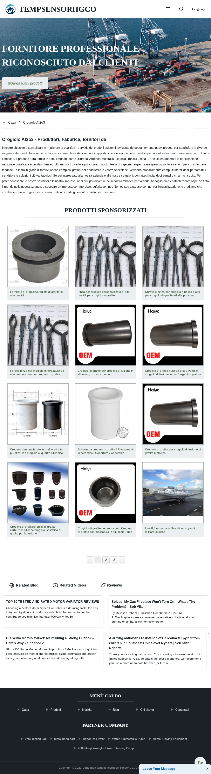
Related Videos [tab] (73, 585)
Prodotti (55, 709)
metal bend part (64, 738)
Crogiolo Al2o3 (34, 122)
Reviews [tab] (114, 585)
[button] (168, 9)
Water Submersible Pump (128, 738)
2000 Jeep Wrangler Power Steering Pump (106, 748)
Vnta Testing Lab (36, 738)
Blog (116, 709)
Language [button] (198, 9)
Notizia (86, 709)
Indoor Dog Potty (93, 738)
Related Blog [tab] (27, 585)
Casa (12, 122)
